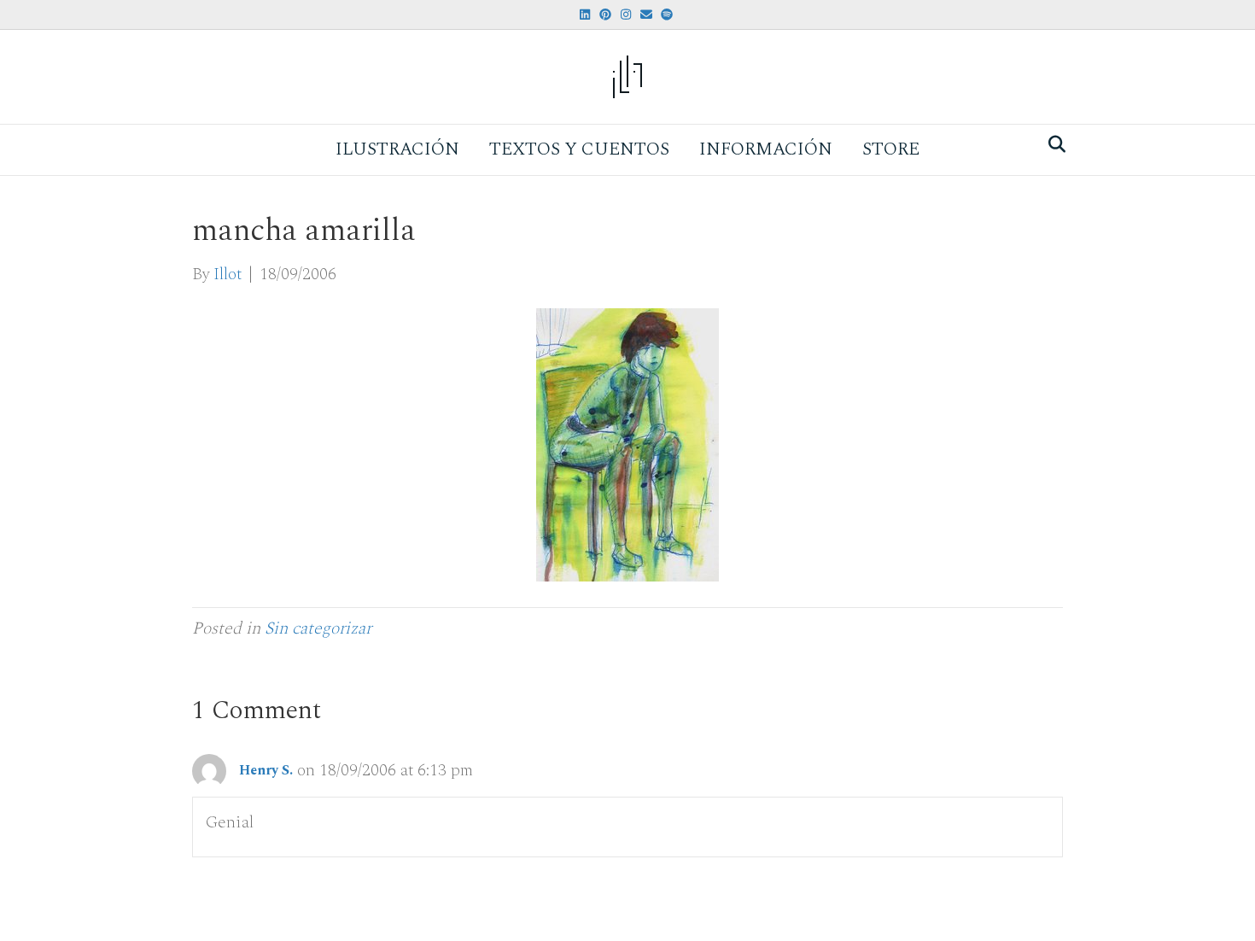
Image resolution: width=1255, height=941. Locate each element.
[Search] (1052, 144)
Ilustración (397, 149)
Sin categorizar (318, 628)
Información (765, 149)
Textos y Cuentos (579, 149)
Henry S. (266, 770)
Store (890, 149)
